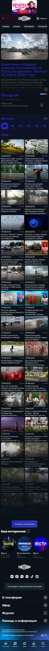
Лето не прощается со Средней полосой (10, 210)
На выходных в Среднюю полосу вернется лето (12, 362)
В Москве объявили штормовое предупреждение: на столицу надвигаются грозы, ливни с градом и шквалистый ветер (11, 441)
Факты (4, 553)
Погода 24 (42, 26)
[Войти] (37, 18)
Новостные (6, 103)
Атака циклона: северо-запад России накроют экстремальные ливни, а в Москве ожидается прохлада (36, 289)
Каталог (16, 26)
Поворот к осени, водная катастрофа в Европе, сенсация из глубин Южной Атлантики (36, 237)
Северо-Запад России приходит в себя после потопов (11, 287)
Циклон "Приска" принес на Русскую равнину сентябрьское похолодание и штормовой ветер (12, 238)
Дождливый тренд (33, 512)
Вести (35, 553)
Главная (6, 26)
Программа (29, 26)
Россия (16, 99)
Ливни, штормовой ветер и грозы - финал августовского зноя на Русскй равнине (36, 414)
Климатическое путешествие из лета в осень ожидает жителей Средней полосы (35, 389)
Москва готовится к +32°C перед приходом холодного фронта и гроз (36, 438)
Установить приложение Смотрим (24, 586)
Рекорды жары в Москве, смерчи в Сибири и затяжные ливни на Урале (12, 514)
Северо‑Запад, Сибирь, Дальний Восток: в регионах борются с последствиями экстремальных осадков (35, 264)
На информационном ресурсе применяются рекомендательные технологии (19, 630)
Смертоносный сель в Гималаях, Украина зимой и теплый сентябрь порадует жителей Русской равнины (36, 163)
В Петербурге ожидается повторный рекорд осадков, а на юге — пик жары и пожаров (12, 263)
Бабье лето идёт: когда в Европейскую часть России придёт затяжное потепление (12, 162)
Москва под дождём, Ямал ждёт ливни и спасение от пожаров (34, 186)
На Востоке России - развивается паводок (10, 336)
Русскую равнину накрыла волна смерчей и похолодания (12, 312)
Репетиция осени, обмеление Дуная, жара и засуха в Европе (36, 337)
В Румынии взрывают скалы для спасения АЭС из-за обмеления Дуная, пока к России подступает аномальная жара (12, 491)
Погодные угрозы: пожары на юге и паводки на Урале (36, 489)
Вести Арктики (23, 553)
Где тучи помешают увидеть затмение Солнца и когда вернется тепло (12, 388)
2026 (12, 135)
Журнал (8, 613)
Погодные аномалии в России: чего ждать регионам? (10, 186)
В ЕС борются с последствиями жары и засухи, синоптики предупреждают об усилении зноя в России (35, 466)
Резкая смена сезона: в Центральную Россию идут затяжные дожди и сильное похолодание (35, 212)
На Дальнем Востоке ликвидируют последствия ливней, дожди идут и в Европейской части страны (34, 315)
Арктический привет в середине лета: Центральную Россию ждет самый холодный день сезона (34, 365)
